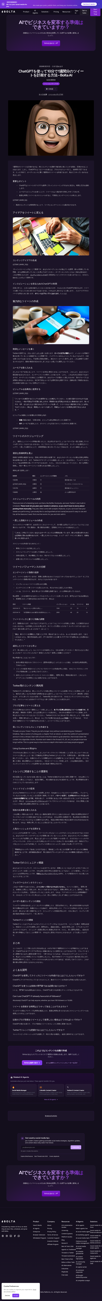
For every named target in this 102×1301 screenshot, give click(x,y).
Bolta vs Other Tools (68, 1262)
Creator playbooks (54, 1156)
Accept (16, 1295)
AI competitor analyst (83, 1280)
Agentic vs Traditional (69, 1249)
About (49, 1225)
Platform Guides (67, 1237)
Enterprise (36, 1232)
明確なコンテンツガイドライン (47, 873)
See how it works (89, 4)
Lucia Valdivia (51, 80)
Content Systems (67, 1234)
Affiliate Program (52, 1244)
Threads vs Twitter (68, 1253)
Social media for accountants (95, 1237)
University (65, 1230)
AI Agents (35, 11)
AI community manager (80, 1263)
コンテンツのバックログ (39, 275)
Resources (66, 12)
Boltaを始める (49, 43)
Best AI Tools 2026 (67, 1246)
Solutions (44, 12)
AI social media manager (81, 1247)
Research (65, 1243)
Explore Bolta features (27, 1156)
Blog (63, 1240)
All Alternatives (66, 1265)
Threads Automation (68, 1256)
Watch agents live (82, 1228)
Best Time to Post (67, 1259)
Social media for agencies (95, 1257)
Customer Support (53, 1238)
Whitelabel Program (39, 1238)
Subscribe (76, 1147)
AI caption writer (81, 1267)
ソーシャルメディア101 (51, 84)
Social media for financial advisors (96, 1231)
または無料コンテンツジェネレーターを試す (62, 1063)
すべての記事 (43, 94)
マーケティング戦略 (61, 718)
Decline (7, 1295)
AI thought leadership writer (81, 1276)
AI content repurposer (79, 1258)
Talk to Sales (84, 11)
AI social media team (83, 1238)
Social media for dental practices (95, 1242)
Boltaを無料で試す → (32, 1063)
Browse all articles (51, 1116)
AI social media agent (83, 1232)
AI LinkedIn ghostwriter (80, 1252)
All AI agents (80, 1225)
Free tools (65, 1275)
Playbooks (65, 1272)
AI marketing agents (82, 1235)
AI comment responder (80, 1271)
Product (26, 12)
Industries (65, 1269)
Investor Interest (52, 1241)
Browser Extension (39, 1235)
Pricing (56, 12)
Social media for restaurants (95, 1252)
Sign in (76, 11)
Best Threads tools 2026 (41, 1156)
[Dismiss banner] (99, 4)
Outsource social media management (82, 1242)
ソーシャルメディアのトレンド (36, 801)
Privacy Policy (51, 1232)
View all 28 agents (50, 1099)
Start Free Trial (95, 11)
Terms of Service (52, 1235)
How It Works (37, 1225)
